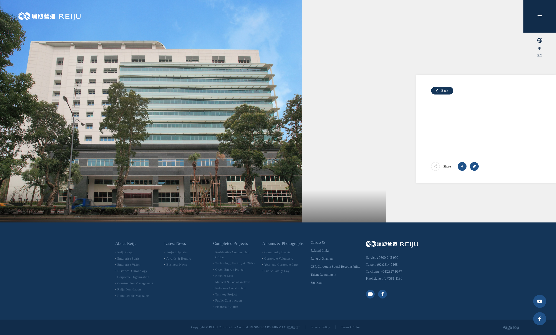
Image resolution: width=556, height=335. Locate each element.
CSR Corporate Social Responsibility (335, 266)
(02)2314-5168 (387, 264)
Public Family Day (277, 271)
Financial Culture (226, 306)
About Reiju (126, 243)
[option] (193, 111)
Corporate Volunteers (278, 258)
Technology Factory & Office (235, 263)
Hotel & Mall (224, 275)
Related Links (320, 250)
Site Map (317, 282)
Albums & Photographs (283, 243)
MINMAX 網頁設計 (286, 327)
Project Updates (177, 252)
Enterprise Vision (129, 264)
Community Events (277, 252)
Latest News (175, 243)
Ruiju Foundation (129, 289)
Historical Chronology (132, 271)
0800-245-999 (388, 257)
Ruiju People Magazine (133, 295)
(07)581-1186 (393, 278)
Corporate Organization (133, 277)
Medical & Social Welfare (232, 282)
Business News (176, 264)
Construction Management (135, 283)
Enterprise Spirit (128, 258)
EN (539, 55)
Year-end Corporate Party (281, 264)
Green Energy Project (229, 269)
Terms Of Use (350, 327)
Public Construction (228, 300)
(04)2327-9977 (391, 271)
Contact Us (318, 242)
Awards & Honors (178, 258)
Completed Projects (230, 243)
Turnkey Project (226, 294)
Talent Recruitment (323, 274)
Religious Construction (230, 288)
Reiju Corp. (125, 252)
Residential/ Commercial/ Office (232, 254)
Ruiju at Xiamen (322, 258)
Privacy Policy (320, 327)
